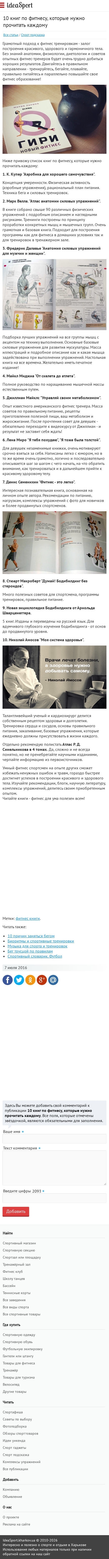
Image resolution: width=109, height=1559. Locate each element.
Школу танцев (14, 1278)
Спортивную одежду (19, 1334)
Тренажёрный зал (16, 1264)
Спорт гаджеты (14, 1447)
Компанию (11, 1489)
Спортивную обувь (18, 1342)
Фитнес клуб (13, 1271)
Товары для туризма (19, 1377)
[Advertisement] (54, 859)
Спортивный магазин (19, 1243)
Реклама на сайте (16, 1524)
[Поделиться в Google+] (42, 980)
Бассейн (9, 1285)
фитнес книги (28, 918)
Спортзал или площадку (22, 1257)
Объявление (12, 1496)
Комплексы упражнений (22, 1462)
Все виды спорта (16, 1307)
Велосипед (11, 1384)
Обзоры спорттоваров (20, 1433)
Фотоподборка (15, 1426)
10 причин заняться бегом (31, 935)
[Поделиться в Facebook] (8, 980)
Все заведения (14, 1300)
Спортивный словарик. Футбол (35, 956)
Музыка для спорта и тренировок (37, 945)
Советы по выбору (17, 1419)
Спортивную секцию (19, 1250)
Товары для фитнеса (19, 1363)
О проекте (11, 1517)
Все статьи (10, 35)
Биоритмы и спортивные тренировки (41, 940)
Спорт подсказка (33, 35)
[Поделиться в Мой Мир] (53, 980)
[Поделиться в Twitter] (19, 980)
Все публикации (15, 1469)
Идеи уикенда (14, 1440)
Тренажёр (10, 1370)
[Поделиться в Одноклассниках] (30, 980)
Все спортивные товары (21, 1314)
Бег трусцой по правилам (30, 951)
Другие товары (14, 1391)
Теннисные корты (16, 1293)
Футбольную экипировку (23, 1349)
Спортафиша (13, 1412)
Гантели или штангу (18, 1356)
